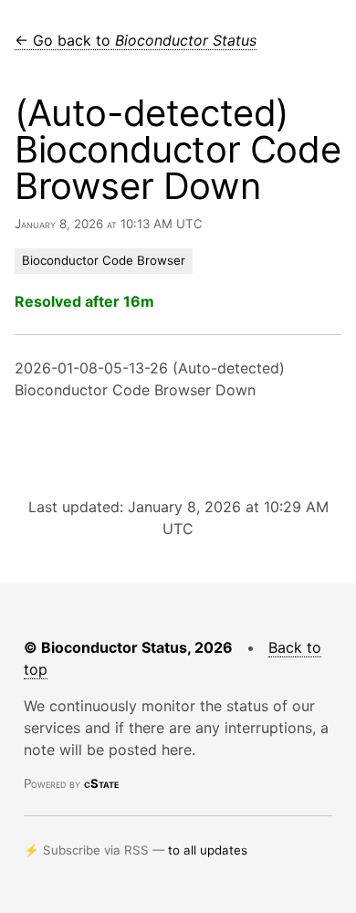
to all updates (207, 850)
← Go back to (136, 40)
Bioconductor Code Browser (103, 260)
